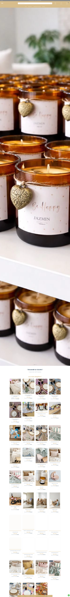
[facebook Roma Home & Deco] (2, 0)
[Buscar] (51, 3)
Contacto (43, 6)
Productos (30, 6)
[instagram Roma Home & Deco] (1, 0)
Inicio (26, 6)
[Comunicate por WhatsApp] (69, 595)
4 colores (41, 411)
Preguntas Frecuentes (37, 6)
